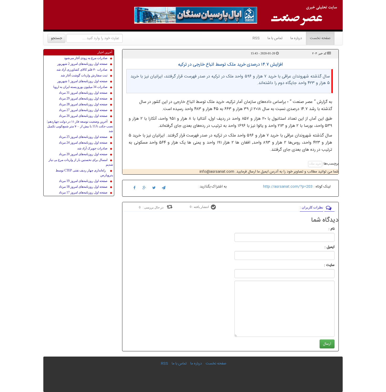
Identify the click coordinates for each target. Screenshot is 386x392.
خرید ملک (315, 164)
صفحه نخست (318, 38)
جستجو (56, 38)
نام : (324, 229)
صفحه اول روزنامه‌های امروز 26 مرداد (83, 116)
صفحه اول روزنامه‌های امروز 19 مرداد (83, 181)
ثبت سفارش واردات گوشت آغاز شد (84, 75)
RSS (256, 38)
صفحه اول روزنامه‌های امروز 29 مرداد (83, 98)
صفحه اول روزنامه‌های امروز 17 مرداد (83, 192)
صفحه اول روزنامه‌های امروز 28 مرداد (83, 104)
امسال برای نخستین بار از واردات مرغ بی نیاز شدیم (81, 162)
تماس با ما (275, 38)
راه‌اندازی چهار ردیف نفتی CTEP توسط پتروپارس (84, 173)
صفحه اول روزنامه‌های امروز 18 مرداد (83, 187)
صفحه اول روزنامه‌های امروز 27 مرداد (83, 110)
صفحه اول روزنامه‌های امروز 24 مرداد (83, 142)
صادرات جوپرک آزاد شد (92, 148)
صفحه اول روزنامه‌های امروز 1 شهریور (82, 81)
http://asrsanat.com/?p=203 (287, 187)
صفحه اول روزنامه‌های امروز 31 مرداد (83, 93)
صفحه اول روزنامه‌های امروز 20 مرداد (83, 154)
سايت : (323, 265)
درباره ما (296, 38)
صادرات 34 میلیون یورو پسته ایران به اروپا (80, 87)
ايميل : (323, 247)
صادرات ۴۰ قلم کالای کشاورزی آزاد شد (81, 69)
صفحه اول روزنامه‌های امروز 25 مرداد (83, 137)
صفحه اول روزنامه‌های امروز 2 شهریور (82, 64)
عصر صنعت (303, 102)
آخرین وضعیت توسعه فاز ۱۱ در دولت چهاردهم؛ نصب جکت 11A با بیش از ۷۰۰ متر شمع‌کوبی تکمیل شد (80, 126)
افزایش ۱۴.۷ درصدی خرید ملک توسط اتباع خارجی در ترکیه (230, 64)
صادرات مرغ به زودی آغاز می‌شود (85, 58)
